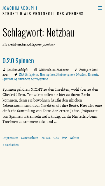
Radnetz (93, 74)
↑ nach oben (11, 144)
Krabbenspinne (65, 74)
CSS (56, 138)
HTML (45, 138)
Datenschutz (29, 138)
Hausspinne (47, 74)
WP (64, 138)
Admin (74, 138)
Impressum (10, 138)
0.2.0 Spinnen (18, 60)
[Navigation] (99, 8)
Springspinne (39, 79)
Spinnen (8, 79)
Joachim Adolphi (20, 8)
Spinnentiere (22, 79)
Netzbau (81, 74)
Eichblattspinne (28, 74)
